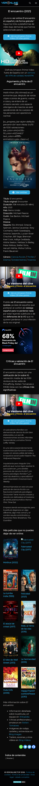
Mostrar (10, 758)
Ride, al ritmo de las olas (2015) (27, 629)
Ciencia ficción (18, 257)
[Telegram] (25, 747)
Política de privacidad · (21, 775)
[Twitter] (29, 747)
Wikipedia (24, 717)
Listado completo (22, 777)
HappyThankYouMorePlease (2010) (28, 694)
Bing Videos (25, 740)
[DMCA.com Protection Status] (19, 783)
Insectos (32, 260)
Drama (6, 260)
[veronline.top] (9, 3)
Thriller (30, 257)
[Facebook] (34, 747)
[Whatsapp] (21, 747)
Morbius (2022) (10, 562)
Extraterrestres (19, 260)
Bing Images (15, 734)
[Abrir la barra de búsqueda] (30, 3)
